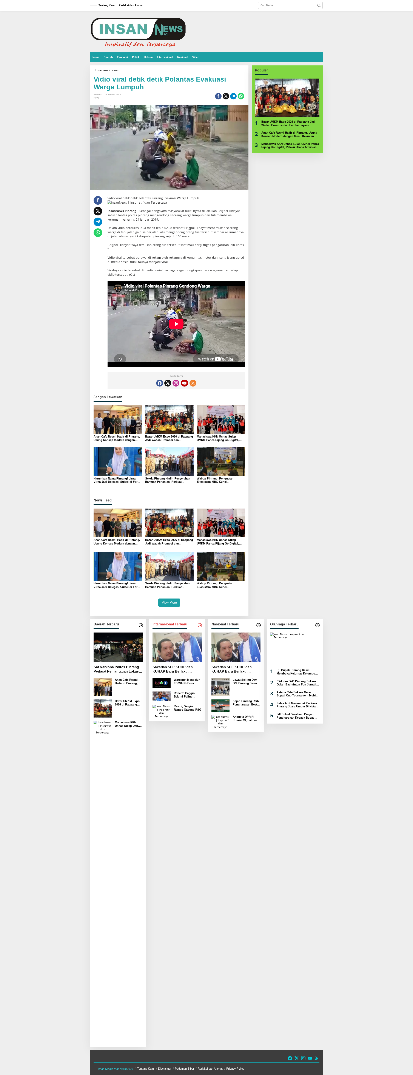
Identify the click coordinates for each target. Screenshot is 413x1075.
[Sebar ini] (218, 96)
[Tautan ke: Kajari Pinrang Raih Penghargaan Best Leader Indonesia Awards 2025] (220, 705)
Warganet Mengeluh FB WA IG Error (187, 681)
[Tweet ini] (226, 96)
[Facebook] (159, 383)
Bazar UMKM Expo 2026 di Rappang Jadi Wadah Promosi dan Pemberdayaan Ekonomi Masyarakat (169, 438)
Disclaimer (164, 1068)
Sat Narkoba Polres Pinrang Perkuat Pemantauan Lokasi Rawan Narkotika (117, 669)
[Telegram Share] (233, 96)
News (97, 97)
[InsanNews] (138, 31)
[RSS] (193, 383)
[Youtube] (184, 383)
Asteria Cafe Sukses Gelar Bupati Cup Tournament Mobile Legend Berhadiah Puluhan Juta (297, 694)
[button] (319, 5)
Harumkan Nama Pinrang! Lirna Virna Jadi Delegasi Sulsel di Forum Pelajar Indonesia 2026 (118, 480)
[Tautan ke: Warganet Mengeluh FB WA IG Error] (162, 683)
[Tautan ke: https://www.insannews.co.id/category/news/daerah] (140, 625)
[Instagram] (176, 383)
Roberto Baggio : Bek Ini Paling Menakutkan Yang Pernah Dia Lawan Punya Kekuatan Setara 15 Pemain (186, 694)
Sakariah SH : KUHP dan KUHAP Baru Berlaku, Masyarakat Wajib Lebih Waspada (173, 669)
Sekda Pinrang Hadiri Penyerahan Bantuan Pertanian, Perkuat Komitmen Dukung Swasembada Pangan (167, 480)
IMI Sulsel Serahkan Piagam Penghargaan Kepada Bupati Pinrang (295, 716)
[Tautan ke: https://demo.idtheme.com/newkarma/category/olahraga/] (317, 625)
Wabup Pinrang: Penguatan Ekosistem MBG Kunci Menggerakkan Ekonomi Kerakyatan (221, 480)
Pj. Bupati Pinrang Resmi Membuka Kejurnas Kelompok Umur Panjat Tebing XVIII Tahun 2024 (297, 671)
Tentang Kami (145, 1068)
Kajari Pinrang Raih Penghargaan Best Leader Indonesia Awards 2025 (246, 702)
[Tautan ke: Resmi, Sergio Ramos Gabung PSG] (162, 711)
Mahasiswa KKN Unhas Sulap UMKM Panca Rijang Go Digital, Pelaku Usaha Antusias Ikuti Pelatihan (218, 438)
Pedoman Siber (184, 1068)
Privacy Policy (235, 1068)
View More (169, 602)
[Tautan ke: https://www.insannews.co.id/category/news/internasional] (199, 625)
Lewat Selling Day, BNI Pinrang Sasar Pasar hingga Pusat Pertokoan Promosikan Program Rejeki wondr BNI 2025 (246, 681)
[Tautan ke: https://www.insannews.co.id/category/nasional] (258, 625)
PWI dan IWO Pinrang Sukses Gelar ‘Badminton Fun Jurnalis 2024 (297, 683)
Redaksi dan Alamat (210, 1068)
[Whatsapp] (241, 96)
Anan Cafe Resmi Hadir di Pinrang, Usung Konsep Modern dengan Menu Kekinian (117, 438)
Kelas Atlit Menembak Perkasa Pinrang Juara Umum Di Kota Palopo (297, 705)
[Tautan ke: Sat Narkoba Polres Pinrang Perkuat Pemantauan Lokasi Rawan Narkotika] (118, 647)
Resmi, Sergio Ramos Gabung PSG (187, 708)
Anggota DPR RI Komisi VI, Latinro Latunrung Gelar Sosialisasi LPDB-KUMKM (245, 718)
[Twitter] (167, 383)
